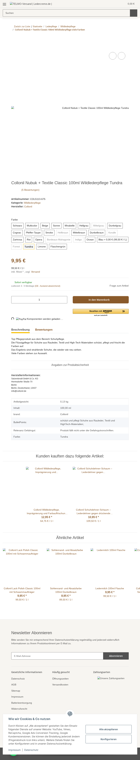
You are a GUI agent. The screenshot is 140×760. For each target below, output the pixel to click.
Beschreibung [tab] (20, 329)
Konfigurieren (109, 739)
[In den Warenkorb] (14, 48)
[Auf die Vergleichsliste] (112, 56)
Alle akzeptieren (108, 729)
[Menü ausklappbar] (4, 3)
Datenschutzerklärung (71, 639)
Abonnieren (116, 655)
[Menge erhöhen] (63, 299)
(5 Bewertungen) (30, 190)
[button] (109, 4)
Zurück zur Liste (22, 26)
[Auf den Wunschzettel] (121, 56)
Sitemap (16, 690)
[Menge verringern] (15, 299)
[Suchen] (133, 13)
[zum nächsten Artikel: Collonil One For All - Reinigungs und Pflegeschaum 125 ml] (125, 36)
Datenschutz (31, 749)
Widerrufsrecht (20, 708)
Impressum (14, 749)
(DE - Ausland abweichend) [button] (48, 285)
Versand (37, 271)
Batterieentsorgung (22, 702)
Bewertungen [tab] (44, 329)
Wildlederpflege (33, 202)
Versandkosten (60, 684)
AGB (13, 684)
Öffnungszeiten (61, 678)
